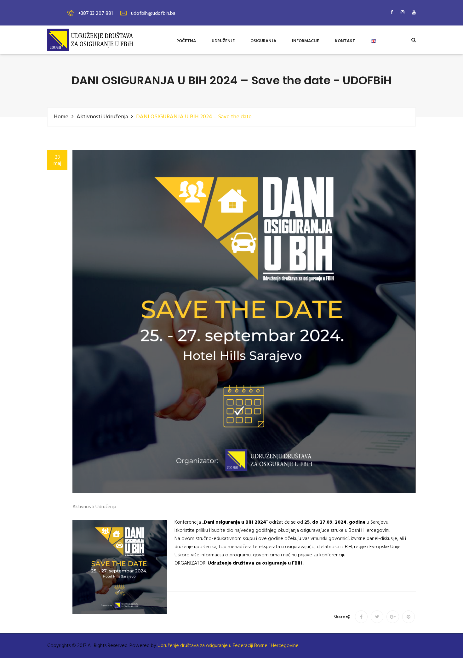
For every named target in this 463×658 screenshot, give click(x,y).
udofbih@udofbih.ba (153, 13)
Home (61, 117)
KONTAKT (345, 41)
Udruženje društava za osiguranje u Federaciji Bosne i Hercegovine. (228, 646)
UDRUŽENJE (223, 41)
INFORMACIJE (305, 41)
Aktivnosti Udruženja (102, 117)
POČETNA (186, 41)
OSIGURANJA (263, 41)
